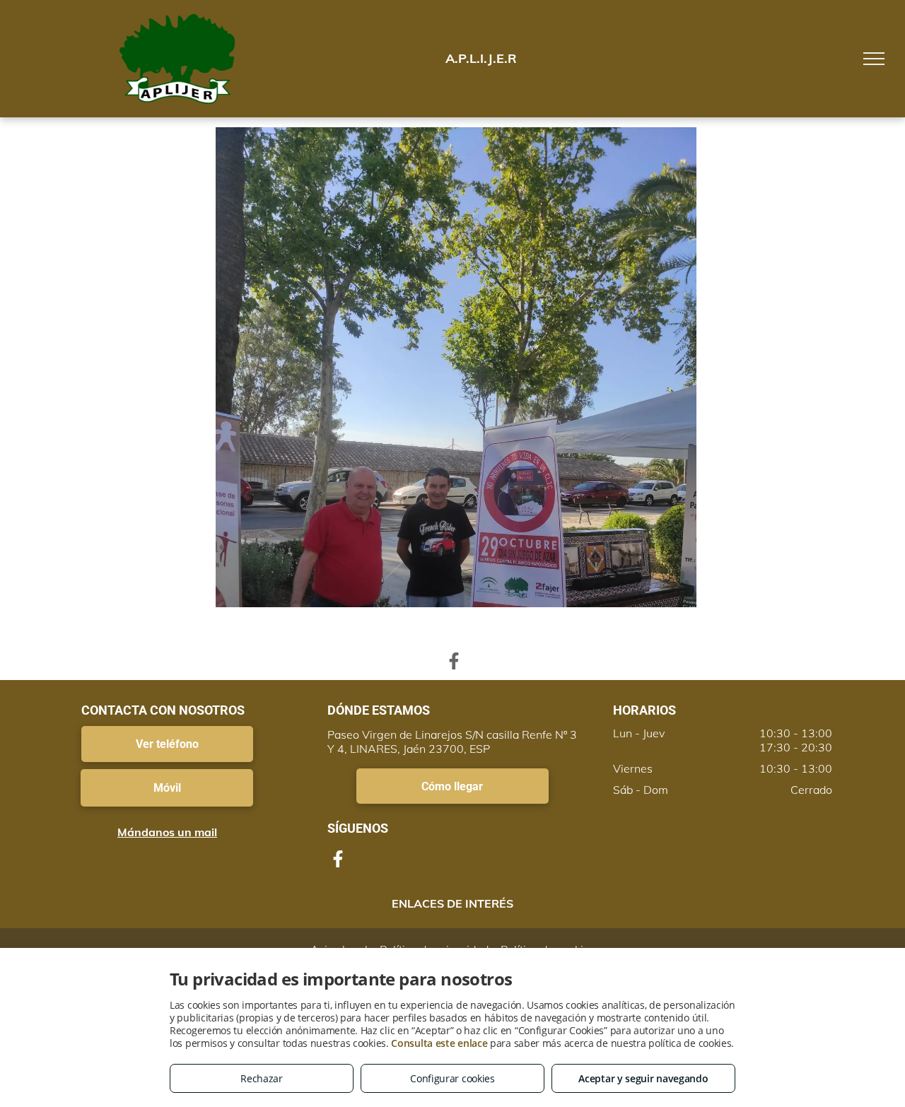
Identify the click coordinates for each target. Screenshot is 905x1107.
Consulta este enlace (439, 1043)
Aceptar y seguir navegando (643, 1078)
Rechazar (261, 1078)
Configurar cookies (452, 1078)
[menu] (874, 58)
